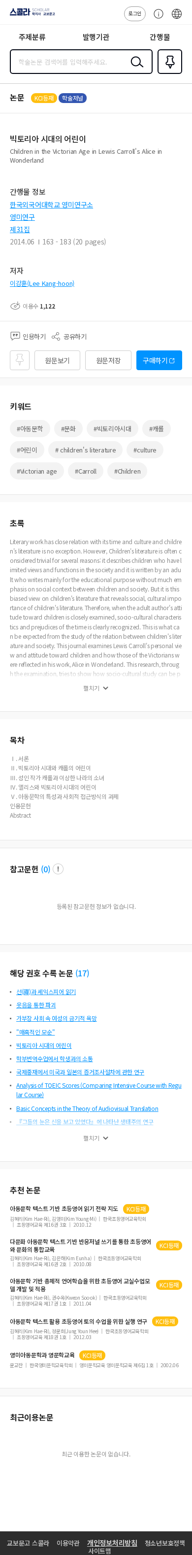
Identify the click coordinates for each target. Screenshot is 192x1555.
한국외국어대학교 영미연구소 (51, 204)
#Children (127, 471)
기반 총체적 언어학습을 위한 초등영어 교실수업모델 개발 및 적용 (80, 1285)
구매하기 (155, 360)
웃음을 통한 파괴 (36, 1005)
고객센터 (156, 18)
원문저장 (108, 360)
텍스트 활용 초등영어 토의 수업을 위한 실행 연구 (78, 1321)
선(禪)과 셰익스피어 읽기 (46, 991)
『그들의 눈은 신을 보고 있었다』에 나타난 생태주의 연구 (84, 1121)
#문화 (68, 428)
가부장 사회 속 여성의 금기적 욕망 (56, 1018)
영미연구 (22, 217)
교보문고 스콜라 (28, 1543)
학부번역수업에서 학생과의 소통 (54, 1058)
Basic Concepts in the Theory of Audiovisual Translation (87, 1108)
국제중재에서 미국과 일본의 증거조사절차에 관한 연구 (80, 1072)
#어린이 (27, 449)
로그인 (134, 13)
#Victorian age (37, 471)
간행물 (160, 37)
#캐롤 (156, 428)
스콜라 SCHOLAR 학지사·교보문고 (30, 15)
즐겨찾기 (168, 73)
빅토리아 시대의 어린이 (44, 1045)
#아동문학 (30, 428)
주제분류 (32, 37)
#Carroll (85, 471)
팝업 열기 (58, 869)
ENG (176, 18)
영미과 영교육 (42, 1355)
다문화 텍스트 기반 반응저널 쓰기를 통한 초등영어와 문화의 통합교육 (80, 1245)
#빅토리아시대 (112, 428)
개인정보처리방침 (112, 1543)
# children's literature (85, 449)
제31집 (20, 229)
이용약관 (68, 1543)
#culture (145, 449)
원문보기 (57, 360)
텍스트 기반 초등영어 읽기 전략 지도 (64, 1208)
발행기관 (96, 37)
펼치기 (91, 688)
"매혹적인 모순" (35, 1032)
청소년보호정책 (165, 1543)
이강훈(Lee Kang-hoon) (42, 283)
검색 (134, 69)
